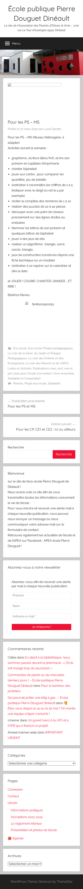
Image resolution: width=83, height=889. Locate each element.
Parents (18, 383)
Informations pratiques (27, 810)
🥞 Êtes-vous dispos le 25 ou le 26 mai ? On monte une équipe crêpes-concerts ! (41, 708)
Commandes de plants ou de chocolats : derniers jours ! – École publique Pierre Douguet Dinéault (36, 680)
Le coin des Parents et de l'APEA (47, 363)
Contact (13, 796)
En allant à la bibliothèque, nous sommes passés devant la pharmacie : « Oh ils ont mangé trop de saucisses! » (40, 663)
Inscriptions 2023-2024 (27, 817)
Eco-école (20, 348)
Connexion (15, 789)
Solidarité (54, 383)
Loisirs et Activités (19, 368)
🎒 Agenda (16, 838)
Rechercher (16, 447)
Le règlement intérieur (26, 823)
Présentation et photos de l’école (34, 830)
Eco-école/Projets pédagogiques (50, 348)
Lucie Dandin (52, 129)
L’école (12, 803)
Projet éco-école (36, 383)
